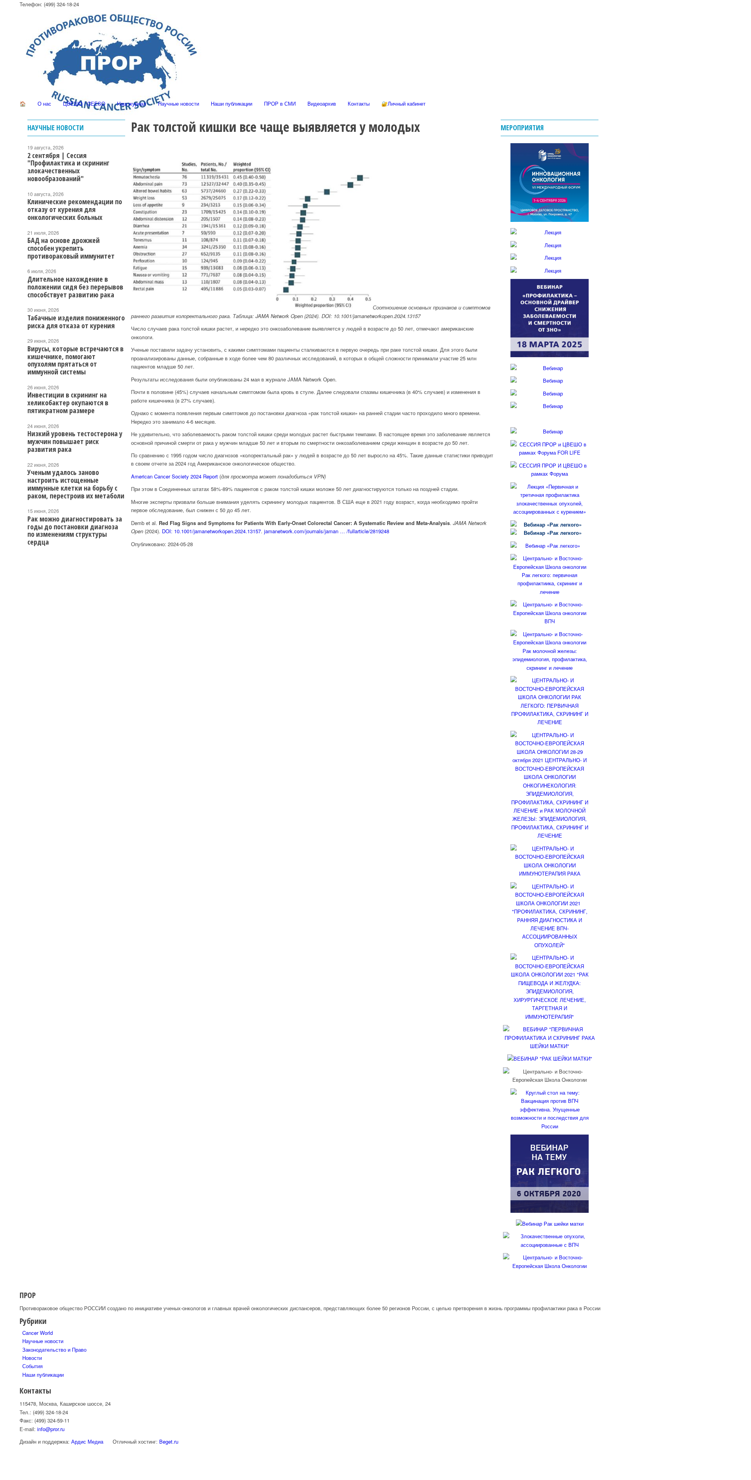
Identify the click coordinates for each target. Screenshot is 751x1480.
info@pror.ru (51, 1429)
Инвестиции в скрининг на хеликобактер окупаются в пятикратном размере (67, 402)
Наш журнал (131, 103)
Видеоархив (321, 103)
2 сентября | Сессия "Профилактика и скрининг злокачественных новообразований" (68, 167)
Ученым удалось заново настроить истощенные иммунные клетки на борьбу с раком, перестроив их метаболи (75, 484)
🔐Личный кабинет (403, 103)
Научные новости (178, 103)
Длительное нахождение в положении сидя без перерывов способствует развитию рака (75, 286)
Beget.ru (168, 1441)
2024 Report (204, 476)
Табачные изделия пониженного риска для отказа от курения (76, 321)
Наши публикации (231, 103)
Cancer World (37, 1332)
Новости (32, 1357)
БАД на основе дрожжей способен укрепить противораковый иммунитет (71, 248)
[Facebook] (24, 172)
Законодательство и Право (54, 1349)
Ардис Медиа (87, 1441)
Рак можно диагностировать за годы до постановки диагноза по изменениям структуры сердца (74, 530)
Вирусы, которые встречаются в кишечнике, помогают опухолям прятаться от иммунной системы (75, 360)
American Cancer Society (160, 476)
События (32, 1366)
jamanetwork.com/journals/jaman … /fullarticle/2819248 (326, 531)
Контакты (359, 103)
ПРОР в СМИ (280, 103)
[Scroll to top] (2, 1475)
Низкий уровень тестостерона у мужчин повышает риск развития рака (74, 441)
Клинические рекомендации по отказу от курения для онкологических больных (74, 209)
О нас (44, 103)
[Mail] (24, 227)
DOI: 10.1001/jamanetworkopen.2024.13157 (211, 531)
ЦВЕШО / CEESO (84, 103)
